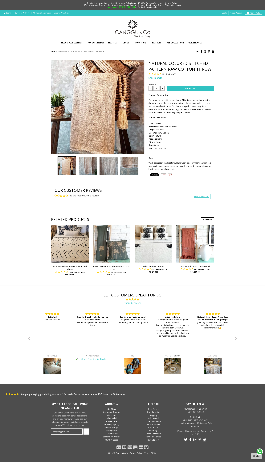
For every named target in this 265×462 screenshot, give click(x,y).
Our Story (111, 409)
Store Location (153, 412)
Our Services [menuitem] (195, 42)
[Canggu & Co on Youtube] (213, 51)
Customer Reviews (111, 412)
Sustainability (111, 433)
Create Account (236, 13)
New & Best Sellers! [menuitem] (71, 42)
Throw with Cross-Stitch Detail (195, 266)
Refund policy (153, 440)
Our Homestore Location (195, 409)
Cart (255, 13)
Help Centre (153, 409)
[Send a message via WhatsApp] (260, 452)
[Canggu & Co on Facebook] (201, 51)
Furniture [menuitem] (140, 42)
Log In (224, 13)
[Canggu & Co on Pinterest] (209, 51)
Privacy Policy (136, 453)
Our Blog (153, 430)
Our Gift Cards (111, 440)
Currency (18, 13)
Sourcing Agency (111, 424)
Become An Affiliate (61, 13)
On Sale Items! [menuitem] (96, 42)
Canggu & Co (122, 453)
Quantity (152, 85)
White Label (111, 418)
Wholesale (111, 415)
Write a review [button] (201, 196)
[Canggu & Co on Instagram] (205, 51)
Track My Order (153, 418)
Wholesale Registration (42, 13)
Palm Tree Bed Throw (153, 266)
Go (86, 431)
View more (207, 219)
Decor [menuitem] (126, 42)
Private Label (111, 421)
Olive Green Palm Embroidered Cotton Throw (111, 268)
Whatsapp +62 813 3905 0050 (121, 7)
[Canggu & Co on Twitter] (197, 51)
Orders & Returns (153, 421)
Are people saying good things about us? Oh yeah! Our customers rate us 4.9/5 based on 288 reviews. (73, 394)
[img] (132, 299)
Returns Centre (153, 424)
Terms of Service (153, 436)
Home (53, 51)
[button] (155, 74)
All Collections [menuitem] (175, 42)
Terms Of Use (150, 453)
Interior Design (111, 427)
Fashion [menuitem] (156, 42)
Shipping (153, 415)
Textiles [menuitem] (112, 42)
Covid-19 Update (153, 433)
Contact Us (153, 427)
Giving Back (111, 430)
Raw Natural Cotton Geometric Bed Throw (70, 268)
